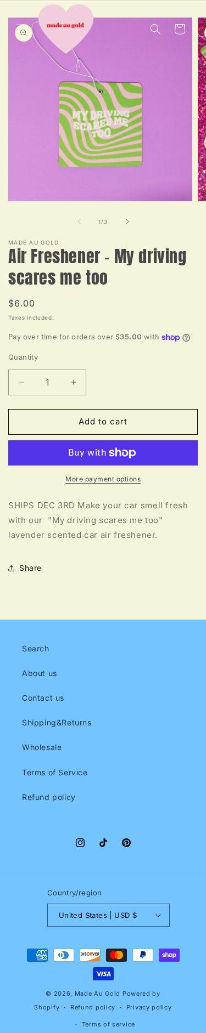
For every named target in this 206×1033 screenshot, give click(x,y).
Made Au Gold (97, 993)
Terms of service (108, 1024)
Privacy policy (149, 1007)
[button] (22, 29)
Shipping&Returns (57, 722)
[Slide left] (79, 221)
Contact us (43, 697)
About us (39, 673)
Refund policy (49, 797)
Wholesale (42, 747)
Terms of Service (55, 772)
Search (35, 648)
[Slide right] (127, 221)
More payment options (103, 479)
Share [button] (30, 567)
